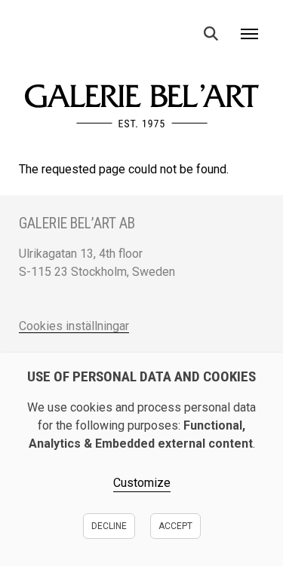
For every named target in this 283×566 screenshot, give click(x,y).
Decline (109, 526)
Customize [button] (142, 483)
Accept (175, 526)
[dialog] (141, 459)
